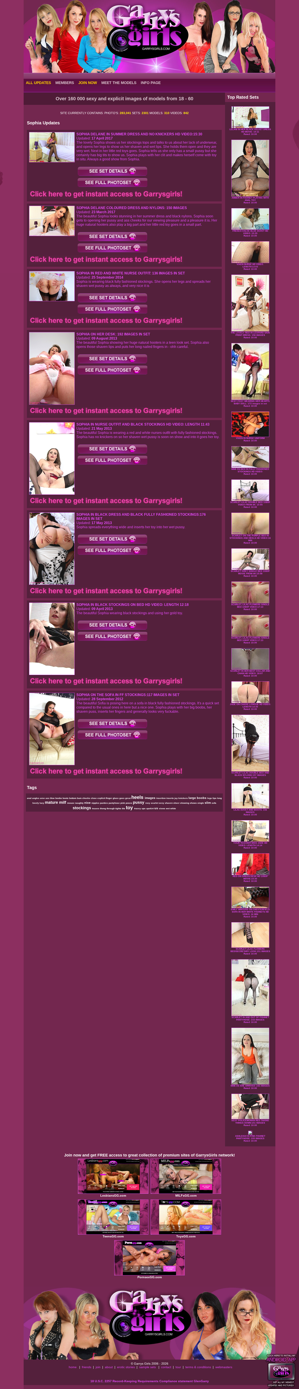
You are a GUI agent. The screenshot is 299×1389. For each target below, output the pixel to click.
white (173, 808)
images (150, 798)
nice (87, 802)
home (73, 1367)
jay (176, 798)
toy (130, 807)
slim (208, 802)
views (162, 808)
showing (185, 803)
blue (52, 798)
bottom (73, 798)
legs (210, 798)
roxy (148, 803)
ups (144, 808)
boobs (59, 798)
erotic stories (126, 1367)
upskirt (150, 808)
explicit (101, 798)
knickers (183, 798)
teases (96, 808)
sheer (176, 803)
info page (151, 83)
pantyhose (114, 803)
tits (124, 808)
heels (138, 797)
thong (103, 808)
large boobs (197, 798)
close (94, 798)
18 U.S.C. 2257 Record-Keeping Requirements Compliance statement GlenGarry (149, 1381)
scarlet (155, 803)
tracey (138, 808)
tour (178, 1367)
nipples (95, 803)
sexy (162, 803)
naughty (79, 803)
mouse (71, 803)
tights (118, 808)
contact (166, 1367)
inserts (170, 798)
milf (63, 802)
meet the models (118, 83)
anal (29, 798)
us (156, 808)
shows (193, 803)
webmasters (223, 1367)
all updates (38, 83)
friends (86, 1367)
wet (168, 808)
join (98, 1367)
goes (122, 798)
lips (215, 798)
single (201, 803)
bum (79, 798)
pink (123, 803)
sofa (214, 803)
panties (104, 803)
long (219, 798)
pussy (139, 802)
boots (66, 798)
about (109, 1367)
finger (109, 798)
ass (48, 798)
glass (116, 798)
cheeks (86, 798)
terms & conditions (198, 1367)
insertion (161, 798)
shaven (169, 803)
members (64, 83)
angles (36, 798)
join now (87, 83)
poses (129, 803)
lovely (36, 803)
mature (52, 802)
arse (43, 798)
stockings (82, 808)
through (111, 808)
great (128, 798)
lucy (42, 803)
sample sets (147, 1367)
